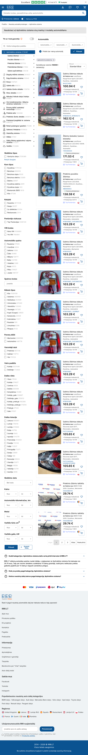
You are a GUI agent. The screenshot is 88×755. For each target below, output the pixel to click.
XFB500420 (67, 251)
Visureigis (14, 309)
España (45, 712)
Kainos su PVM (31, 19)
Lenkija (13, 427)
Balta (12, 260)
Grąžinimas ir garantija (10, 657)
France (7, 716)
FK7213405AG (68, 461)
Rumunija (13, 459)
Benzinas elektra (16, 177)
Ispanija (13, 437)
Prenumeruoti (47, 729)
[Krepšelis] (84, 7)
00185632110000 (69, 463)
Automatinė (14, 341)
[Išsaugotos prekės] (77, 7)
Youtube (5, 686)
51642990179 (68, 491)
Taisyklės (5, 661)
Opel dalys (66, 700)
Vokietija (13, 469)
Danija (12, 453)
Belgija (12, 465)
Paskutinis (81, 542)
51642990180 (68, 521)
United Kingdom (11, 712)
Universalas (14, 303)
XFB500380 (67, 341)
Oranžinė (13, 247)
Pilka (12, 270)
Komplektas (14, 392)
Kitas (73, 542)
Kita (11, 194)
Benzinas (14, 171)
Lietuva (13, 421)
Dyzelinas (14, 168)
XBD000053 (67, 189)
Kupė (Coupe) (15, 313)
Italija (12, 446)
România (33, 716)
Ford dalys (6, 703)
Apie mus (5, 614)
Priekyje (13, 408)
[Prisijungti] (62, 7)
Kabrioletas (14, 319)
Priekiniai (13, 351)
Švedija (13, 443)
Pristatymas (6, 648)
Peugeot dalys (27, 703)
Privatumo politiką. (28, 736)
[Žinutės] (70, 7)
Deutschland (57, 712)
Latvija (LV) (70, 712)
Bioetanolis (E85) (15, 190)
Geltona (12, 250)
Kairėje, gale (15, 395)
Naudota (14, 203)
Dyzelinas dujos (14, 187)
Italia (24, 716)
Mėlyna (13, 257)
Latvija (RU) (34, 712)
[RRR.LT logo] (10, 7)
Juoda (12, 273)
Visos (11, 379)
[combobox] (45, 44)
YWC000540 (67, 151)
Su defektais (14, 209)
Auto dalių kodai (8, 670)
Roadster (12, 322)
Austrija (12, 472)
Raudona (13, 244)
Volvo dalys (56, 700)
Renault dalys (16, 703)
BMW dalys (6, 700)
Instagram (5, 691)
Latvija (12, 424)
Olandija (13, 462)
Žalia (11, 254)
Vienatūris (14, 306)
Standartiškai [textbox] (75, 66)
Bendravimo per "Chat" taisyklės (14, 666)
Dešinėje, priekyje (16, 405)
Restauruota (14, 213)
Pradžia (4, 24)
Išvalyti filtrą (26, 547)
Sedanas (14, 297)
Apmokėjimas (7, 652)
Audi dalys (30, 700)
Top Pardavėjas (16, 222)
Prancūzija (14, 440)
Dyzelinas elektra (16, 184)
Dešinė (13, 389)
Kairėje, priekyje (16, 402)
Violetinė (12, 263)
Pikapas (12, 329)
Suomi (16, 716)
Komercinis (14, 316)
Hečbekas (14, 300)
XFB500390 (67, 401)
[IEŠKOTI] (83, 13)
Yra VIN (13, 235)
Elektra (12, 181)
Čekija (11, 456)
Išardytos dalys (16, 156)
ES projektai (6, 623)
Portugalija (13, 449)
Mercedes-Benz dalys (43, 700)
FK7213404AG (68, 431)
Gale (11, 411)
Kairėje (13, 366)
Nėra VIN (14, 231)
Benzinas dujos (15, 174)
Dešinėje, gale (15, 398)
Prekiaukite (6, 637)
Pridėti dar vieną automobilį (53, 51)
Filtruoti (79, 51)
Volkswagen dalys (18, 700)
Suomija (12, 433)
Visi (11, 357)
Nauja (12, 206)
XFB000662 (67, 221)
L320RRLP (75, 311)
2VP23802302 (77, 221)
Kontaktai (5, 627)
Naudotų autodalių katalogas (18, 24)
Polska (80, 712)
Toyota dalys (76, 700)
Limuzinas (13, 325)
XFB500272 (67, 116)
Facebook (5, 681)
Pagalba (5, 632)
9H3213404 (67, 83)
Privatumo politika (8, 618)
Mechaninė (15, 338)
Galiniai (12, 354)
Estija (12, 430)
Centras (12, 385)
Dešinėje (13, 370)
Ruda (11, 266)
